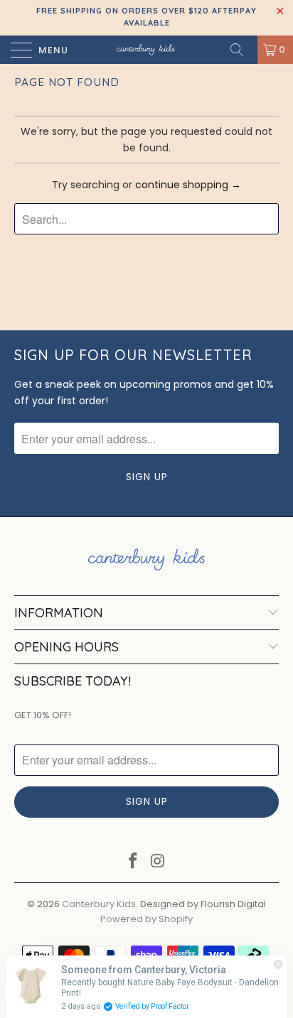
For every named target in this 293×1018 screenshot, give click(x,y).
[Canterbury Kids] (146, 50)
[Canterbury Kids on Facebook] (133, 862)
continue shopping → (188, 185)
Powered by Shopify (146, 919)
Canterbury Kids (99, 904)
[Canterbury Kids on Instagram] (158, 862)
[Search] (242, 49)
